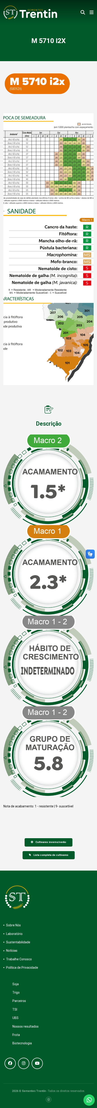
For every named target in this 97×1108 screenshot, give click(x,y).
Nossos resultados (25, 1026)
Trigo (16, 992)
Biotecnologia (22, 1043)
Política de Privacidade (22, 967)
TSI (14, 1009)
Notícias (11, 950)
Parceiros (19, 1001)
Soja (15, 984)
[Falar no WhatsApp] (89, 1100)
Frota (16, 1035)
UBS (15, 1018)
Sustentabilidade (18, 942)
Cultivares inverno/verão (50, 842)
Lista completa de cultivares (50, 855)
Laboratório (14, 934)
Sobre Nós (13, 925)
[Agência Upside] (48, 1099)
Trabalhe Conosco (19, 959)
